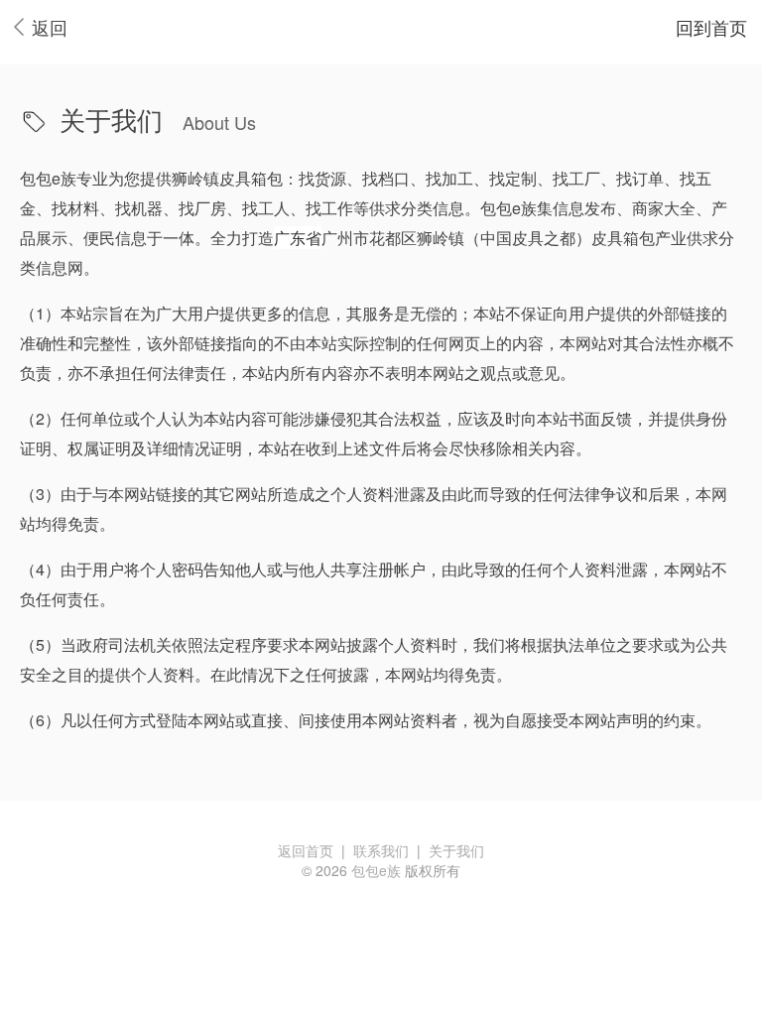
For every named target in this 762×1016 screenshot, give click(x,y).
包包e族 (376, 870)
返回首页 (305, 850)
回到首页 (711, 27)
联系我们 (381, 850)
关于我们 (456, 850)
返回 (49, 27)
